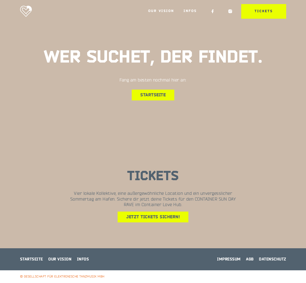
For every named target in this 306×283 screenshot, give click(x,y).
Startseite (153, 95)
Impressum (229, 259)
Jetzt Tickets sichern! (153, 217)
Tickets (264, 11)
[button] (10, 272)
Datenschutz (272, 259)
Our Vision (161, 11)
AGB (250, 259)
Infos (190, 11)
